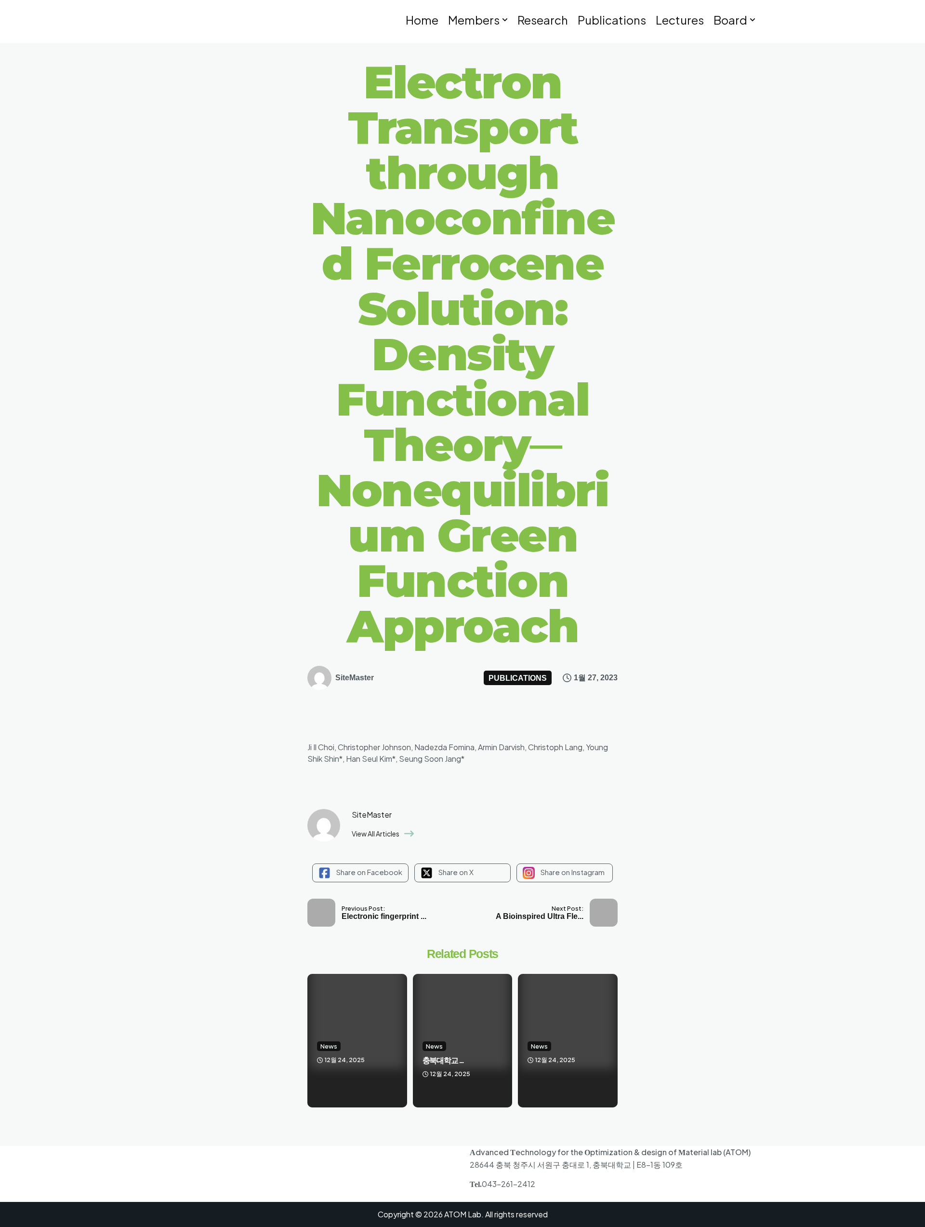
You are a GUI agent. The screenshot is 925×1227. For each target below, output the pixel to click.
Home (422, 20)
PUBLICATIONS (518, 678)
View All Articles (375, 833)
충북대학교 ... (443, 1060)
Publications (612, 20)
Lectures (680, 20)
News (328, 1046)
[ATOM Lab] (206, 22)
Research (542, 20)
